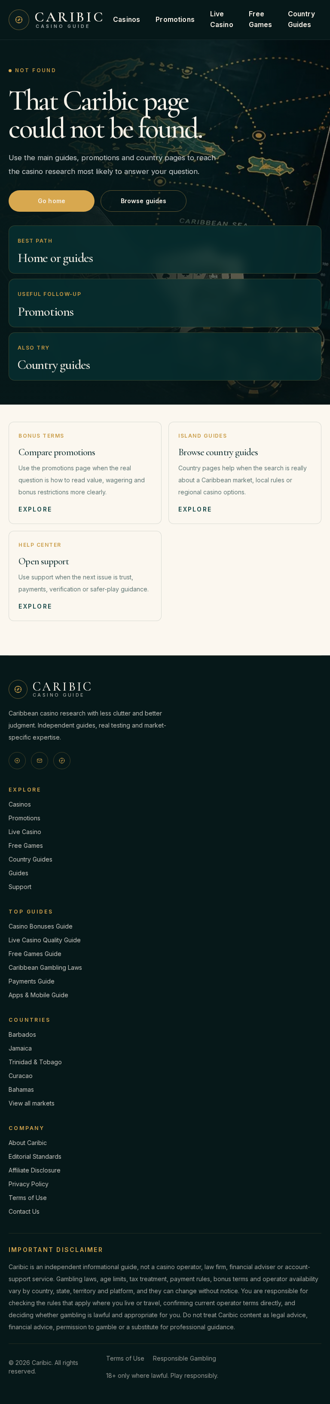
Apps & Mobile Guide (38, 995)
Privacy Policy (29, 1184)
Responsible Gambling (184, 1358)
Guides (18, 873)
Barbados (22, 1034)
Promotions (175, 19)
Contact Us (24, 1211)
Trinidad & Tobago (35, 1062)
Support (20, 886)
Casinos (126, 19)
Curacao (21, 1075)
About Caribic (28, 1142)
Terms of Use (28, 1197)
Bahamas (21, 1089)
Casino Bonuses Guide (41, 926)
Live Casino (221, 19)
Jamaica (20, 1048)
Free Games (260, 19)
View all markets (32, 1103)
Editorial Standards (35, 1156)
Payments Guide (32, 981)
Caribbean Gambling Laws (45, 967)
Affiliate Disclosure (35, 1170)
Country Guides (301, 19)
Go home (51, 200)
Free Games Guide (35, 953)
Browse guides (144, 200)
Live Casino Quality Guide (45, 940)
